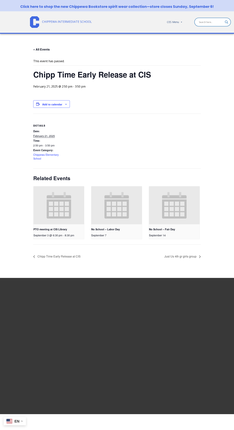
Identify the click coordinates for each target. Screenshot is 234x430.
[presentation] (58, 205)
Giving (181, 353)
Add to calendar (52, 104)
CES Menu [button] (173, 22)
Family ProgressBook (191, 318)
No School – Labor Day (105, 229)
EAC (179, 335)
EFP (179, 331)
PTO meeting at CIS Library (50, 229)
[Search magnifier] (226, 22)
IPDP (180, 340)
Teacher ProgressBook (193, 313)
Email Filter (184, 309)
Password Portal (188, 326)
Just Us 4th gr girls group (180, 256)
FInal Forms (185, 322)
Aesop (181, 344)
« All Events (41, 49)
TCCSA (181, 348)
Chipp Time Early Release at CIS (59, 256)
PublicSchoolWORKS (191, 357)
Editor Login (185, 361)
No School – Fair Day (162, 229)
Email (180, 305)
